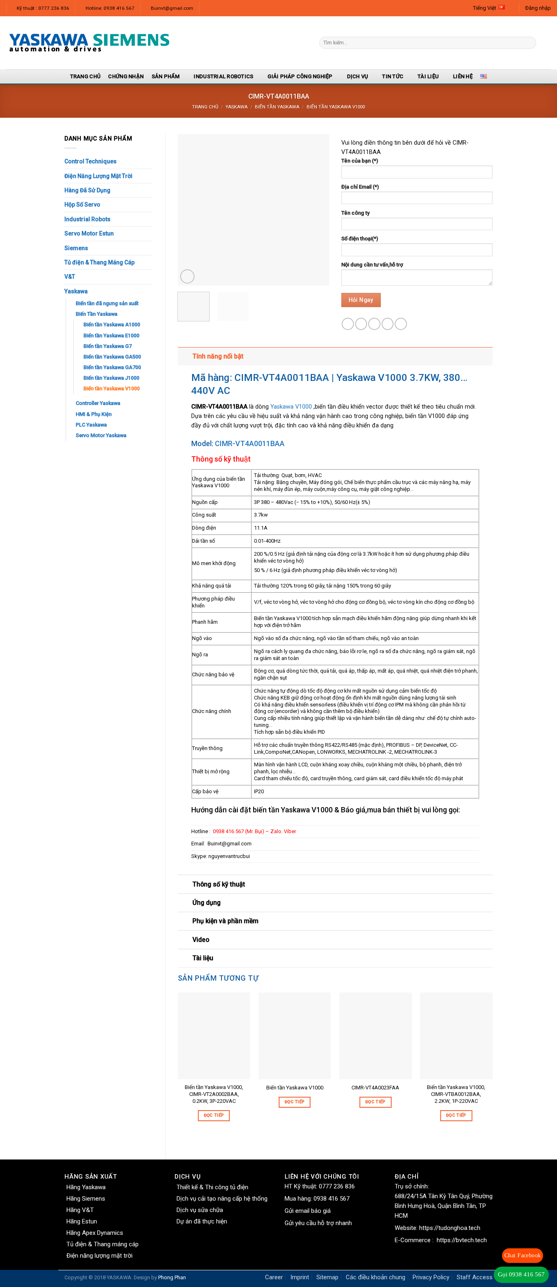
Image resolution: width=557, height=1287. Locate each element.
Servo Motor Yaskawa (101, 435)
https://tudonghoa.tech (449, 1228)
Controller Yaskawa (98, 403)
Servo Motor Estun (89, 233)
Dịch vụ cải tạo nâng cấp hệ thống (222, 1198)
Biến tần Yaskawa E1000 (111, 335)
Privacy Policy (431, 1277)
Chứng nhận (126, 76)
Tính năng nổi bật (217, 356)
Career (274, 1277)
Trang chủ (205, 107)
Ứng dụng (206, 902)
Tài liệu (428, 76)
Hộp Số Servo (82, 204)
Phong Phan (172, 1277)
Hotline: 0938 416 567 (110, 8)
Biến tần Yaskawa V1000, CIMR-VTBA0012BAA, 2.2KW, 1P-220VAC (456, 1094)
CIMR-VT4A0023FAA (375, 1088)
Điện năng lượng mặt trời (99, 1255)
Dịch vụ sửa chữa (200, 1210)
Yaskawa (236, 107)
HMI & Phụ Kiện (94, 414)
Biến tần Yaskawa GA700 (112, 367)
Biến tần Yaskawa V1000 (336, 107)
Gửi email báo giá (308, 1210)
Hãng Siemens (85, 1198)
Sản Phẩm (166, 76)
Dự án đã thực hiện (202, 1221)
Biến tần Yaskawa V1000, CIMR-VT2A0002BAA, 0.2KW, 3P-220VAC (214, 1094)
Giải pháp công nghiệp (299, 76)
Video (200, 940)
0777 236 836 (337, 1186)
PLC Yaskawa (91, 425)
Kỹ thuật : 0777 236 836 (43, 8)
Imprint (299, 1277)
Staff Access (475, 1277)
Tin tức (392, 76)
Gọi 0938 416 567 (521, 1274)
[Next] (315, 210)
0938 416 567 (331, 1198)
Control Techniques (90, 161)
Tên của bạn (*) (359, 161)
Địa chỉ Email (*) (360, 187)
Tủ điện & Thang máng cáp (102, 1244)
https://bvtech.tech (462, 1240)
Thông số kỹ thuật (218, 884)
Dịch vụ (357, 76)
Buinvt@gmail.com (172, 8)
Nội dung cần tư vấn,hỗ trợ (372, 265)
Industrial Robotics (223, 76)
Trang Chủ (85, 76)
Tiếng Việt (484, 8)
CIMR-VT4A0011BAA (250, 443)
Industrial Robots (87, 219)
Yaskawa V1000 (291, 406)
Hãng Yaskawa (86, 1187)
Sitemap (327, 1277)
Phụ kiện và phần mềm (225, 921)
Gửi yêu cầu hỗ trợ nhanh (318, 1223)
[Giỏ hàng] (547, 43)
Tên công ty (355, 213)
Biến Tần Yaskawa (277, 107)
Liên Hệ (463, 76)
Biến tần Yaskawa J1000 (111, 378)
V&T (69, 276)
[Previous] (190, 210)
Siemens (76, 248)
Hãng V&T (80, 1210)
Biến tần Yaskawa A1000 (112, 324)
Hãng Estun (81, 1221)
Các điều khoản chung (375, 1277)
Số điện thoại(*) (359, 238)
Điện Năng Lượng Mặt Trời (98, 176)
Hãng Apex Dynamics (94, 1232)
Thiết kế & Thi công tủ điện (212, 1187)
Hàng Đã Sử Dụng (87, 190)
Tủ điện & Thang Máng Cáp (99, 262)
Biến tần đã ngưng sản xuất (107, 303)
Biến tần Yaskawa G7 (108, 346)
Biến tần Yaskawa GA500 (112, 357)
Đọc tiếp (214, 1115)
